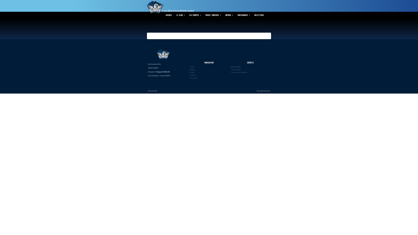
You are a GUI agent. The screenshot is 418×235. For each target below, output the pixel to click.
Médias (228, 15)
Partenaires (243, 15)
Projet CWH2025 (212, 15)
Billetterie (259, 15)
